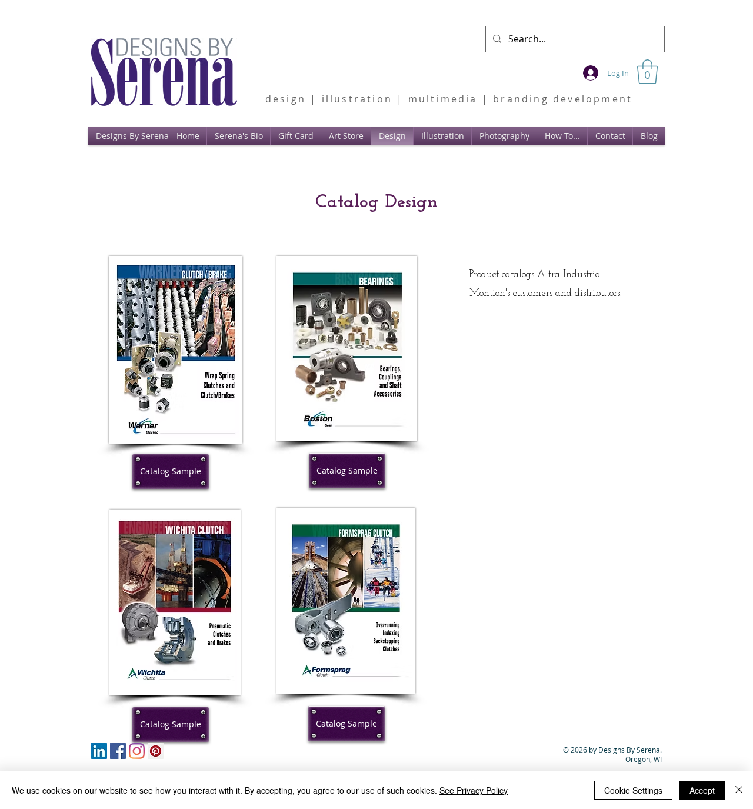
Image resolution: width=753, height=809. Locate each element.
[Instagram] (137, 751)
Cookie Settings (633, 790)
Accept (702, 790)
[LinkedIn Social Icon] (99, 751)
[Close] (739, 790)
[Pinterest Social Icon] (156, 751)
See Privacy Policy (473, 790)
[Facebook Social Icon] (118, 751)
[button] (647, 71)
